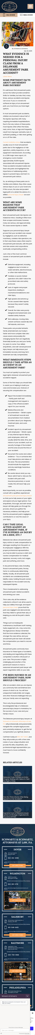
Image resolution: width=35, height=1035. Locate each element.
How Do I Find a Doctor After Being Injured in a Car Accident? (15, 798)
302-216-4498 (13, 858)
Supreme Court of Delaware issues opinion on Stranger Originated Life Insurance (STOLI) (16, 815)
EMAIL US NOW (28, 15)
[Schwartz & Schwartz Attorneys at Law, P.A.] (9, 10)
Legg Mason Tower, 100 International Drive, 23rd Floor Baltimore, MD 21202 (15, 948)
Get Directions (17, 866)
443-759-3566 (13, 955)
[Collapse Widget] (27, 996)
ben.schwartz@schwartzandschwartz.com (18, 862)
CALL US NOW (10, 15)
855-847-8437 (22, 737)
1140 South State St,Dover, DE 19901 (12, 853)
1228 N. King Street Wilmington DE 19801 (13, 877)
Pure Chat (27, 1033)
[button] (32, 1013)
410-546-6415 (13, 927)
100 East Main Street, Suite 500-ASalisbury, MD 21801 (15, 921)
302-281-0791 (13, 884)
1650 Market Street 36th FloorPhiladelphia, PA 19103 (14, 992)
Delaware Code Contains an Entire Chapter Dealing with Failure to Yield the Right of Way (16, 779)
